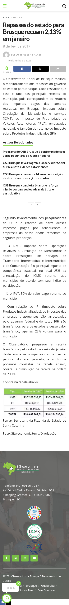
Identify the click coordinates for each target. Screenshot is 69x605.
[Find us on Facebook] (6, 558)
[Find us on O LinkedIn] (15, 558)
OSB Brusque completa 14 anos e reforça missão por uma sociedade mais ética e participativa (30, 189)
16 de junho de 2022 (19, 60)
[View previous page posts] (31, 205)
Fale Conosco (46, 590)
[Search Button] (64, 5)
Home (6, 17)
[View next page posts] (38, 205)
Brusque (17, 17)
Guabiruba (48, 585)
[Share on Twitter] (40, 69)
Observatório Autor (28, 54)
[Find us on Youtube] (34, 558)
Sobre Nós (26, 590)
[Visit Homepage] (34, 6)
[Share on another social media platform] (58, 69)
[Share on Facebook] (22, 69)
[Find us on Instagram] (25, 558)
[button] (34, 403)
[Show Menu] (5, 5)
